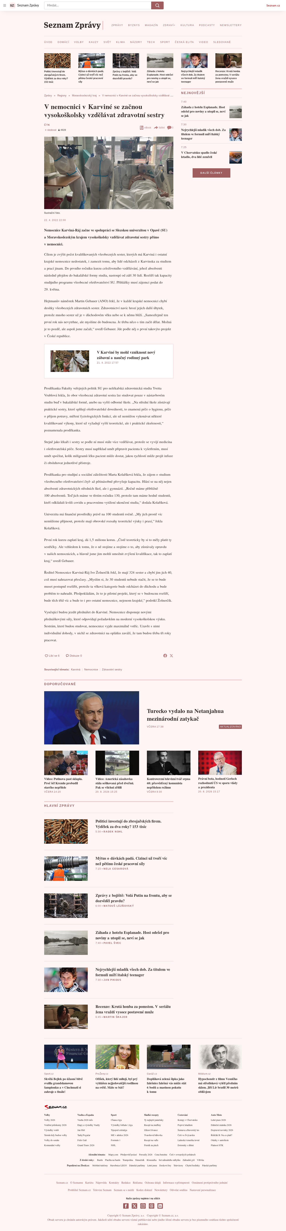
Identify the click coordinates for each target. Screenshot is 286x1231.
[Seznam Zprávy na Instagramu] (143, 1206)
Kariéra (89, 1182)
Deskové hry (165, 1165)
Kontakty (114, 1182)
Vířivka (200, 1159)
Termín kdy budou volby (55, 1135)
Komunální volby (52, 1145)
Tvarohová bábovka (153, 1135)
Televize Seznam (102, 1190)
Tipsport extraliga (119, 1130)
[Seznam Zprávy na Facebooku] (126, 1206)
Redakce (126, 1182)
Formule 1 (115, 1140)
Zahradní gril (189, 1159)
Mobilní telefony (100, 1165)
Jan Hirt (81, 1130)
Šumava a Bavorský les (188, 1130)
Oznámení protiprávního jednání (209, 1182)
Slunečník (139, 1159)
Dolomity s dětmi (186, 1145)
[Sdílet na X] (171, 656)
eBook (147, 127)
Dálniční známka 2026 (221, 1124)
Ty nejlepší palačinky (153, 1119)
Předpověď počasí (128, 1154)
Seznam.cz (273, 5)
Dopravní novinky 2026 (222, 1130)
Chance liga (116, 1119)
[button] (57, 60)
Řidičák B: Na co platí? (221, 1135)
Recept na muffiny (152, 1124)
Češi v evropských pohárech (182, 1154)
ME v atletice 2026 (119, 1135)
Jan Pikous (112, 980)
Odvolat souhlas (178, 1190)
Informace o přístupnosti (176, 1182)
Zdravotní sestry (112, 669)
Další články (211, 173)
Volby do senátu (51, 1140)
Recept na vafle (151, 1140)
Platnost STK (217, 1145)
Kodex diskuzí (144, 1190)
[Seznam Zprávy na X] (134, 1206)
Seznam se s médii (124, 1190)
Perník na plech (151, 1145)
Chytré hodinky (192, 1165)
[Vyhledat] (157, 5)
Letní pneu (152, 1165)
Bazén (100, 1159)
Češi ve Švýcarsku (186, 1135)
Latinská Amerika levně (188, 1140)
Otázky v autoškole (220, 1140)
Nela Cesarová (116, 868)
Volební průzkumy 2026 (55, 1124)
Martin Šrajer (115, 1017)
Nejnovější (193, 93)
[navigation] (5, 5)
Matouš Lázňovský (119, 906)
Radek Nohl (113, 831)
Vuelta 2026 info (85, 1119)
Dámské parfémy (137, 1165)
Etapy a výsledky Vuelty (88, 1124)
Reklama (137, 1182)
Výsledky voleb (51, 1130)
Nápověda (101, 1182)
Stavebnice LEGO (118, 1165)
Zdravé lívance (151, 1130)
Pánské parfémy (209, 1165)
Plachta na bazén (112, 1159)
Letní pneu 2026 (218, 1119)
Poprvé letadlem (185, 1124)
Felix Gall (82, 1140)
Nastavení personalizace (203, 1190)
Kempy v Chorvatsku (187, 1119)
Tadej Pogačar (83, 1135)
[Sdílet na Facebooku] (165, 656)
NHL (113, 1145)
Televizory (178, 1165)
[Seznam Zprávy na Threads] (151, 1206)
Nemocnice (91, 669)
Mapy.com (113, 1154)
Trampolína (128, 1159)
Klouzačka (151, 1159)
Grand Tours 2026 (85, 1145)
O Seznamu (76, 1182)
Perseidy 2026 (145, 1154)
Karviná (75, 669)
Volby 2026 (49, 1119)
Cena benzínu (161, 1154)
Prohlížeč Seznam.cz (79, 1190)
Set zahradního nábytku (169, 1159)
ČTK (47, 125)
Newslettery (161, 1190)
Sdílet (162, 127)
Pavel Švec (112, 943)
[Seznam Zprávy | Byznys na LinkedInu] (160, 1206)
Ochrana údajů (153, 1182)
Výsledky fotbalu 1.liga (121, 1124)
